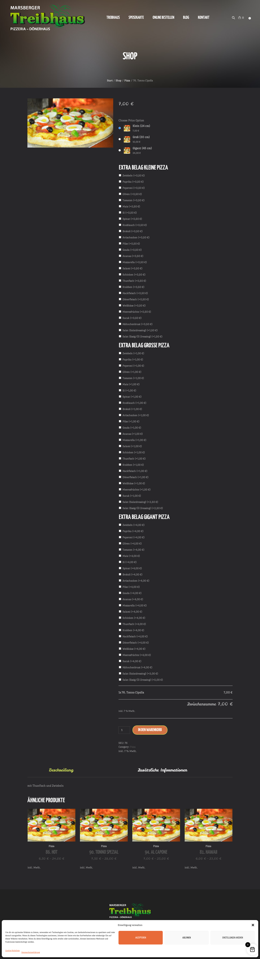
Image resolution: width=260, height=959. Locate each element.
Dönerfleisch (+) (136, 299)
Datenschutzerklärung (30, 952)
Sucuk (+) (132, 317)
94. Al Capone (156, 852)
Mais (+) (131, 206)
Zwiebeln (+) (134, 175)
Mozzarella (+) (135, 262)
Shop (118, 80)
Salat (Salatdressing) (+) (140, 330)
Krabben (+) (133, 286)
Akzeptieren (140, 938)
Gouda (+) (132, 249)
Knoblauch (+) (135, 224)
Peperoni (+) (134, 187)
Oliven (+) (132, 194)
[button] (253, 925)
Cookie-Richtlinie (12, 950)
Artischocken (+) (136, 237)
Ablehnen (186, 938)
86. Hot (51, 852)
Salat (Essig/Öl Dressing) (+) (142, 336)
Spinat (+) (132, 218)
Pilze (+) (131, 243)
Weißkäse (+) (134, 305)
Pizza (127, 80)
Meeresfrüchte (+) (137, 311)
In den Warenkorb (150, 730)
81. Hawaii (208, 852)
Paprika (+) (133, 181)
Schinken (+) (134, 274)
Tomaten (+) (134, 200)
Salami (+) (132, 268)
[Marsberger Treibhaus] (130, 911)
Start (110, 80)
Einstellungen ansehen (232, 938)
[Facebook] (250, 18)
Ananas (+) (133, 255)
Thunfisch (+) (134, 280)
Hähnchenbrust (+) (137, 324)
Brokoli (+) (133, 231)
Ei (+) (130, 212)
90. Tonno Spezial (104, 852)
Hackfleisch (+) (135, 293)
